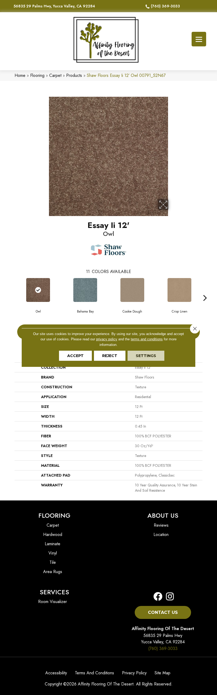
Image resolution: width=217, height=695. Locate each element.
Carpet (55, 75)
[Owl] (38, 290)
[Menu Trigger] (199, 39)
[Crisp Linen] (179, 290)
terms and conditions (147, 339)
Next (205, 289)
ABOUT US (162, 515)
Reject (109, 355)
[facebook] (157, 596)
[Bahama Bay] (85, 290)
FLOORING (54, 515)
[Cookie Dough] (132, 290)
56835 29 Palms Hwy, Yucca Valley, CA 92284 (54, 6)
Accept (75, 355)
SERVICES (54, 592)
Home (20, 75)
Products (74, 75)
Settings (146, 355)
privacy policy (106, 339)
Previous (12, 289)
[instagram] (168, 596)
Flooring (37, 75)
